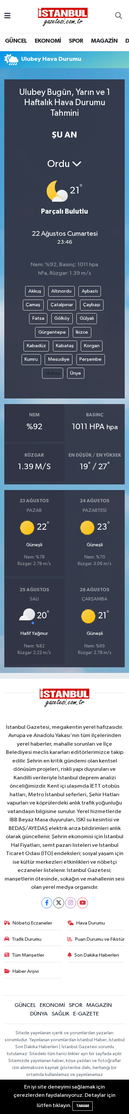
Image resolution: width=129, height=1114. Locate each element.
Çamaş (33, 304)
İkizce (82, 332)
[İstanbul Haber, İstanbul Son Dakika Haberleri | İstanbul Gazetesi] (63, 16)
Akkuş (34, 291)
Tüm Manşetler (28, 955)
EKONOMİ (48, 41)
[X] (58, 902)
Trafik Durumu (26, 939)
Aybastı (90, 291)
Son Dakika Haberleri (96, 955)
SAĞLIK (60, 1014)
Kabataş (65, 345)
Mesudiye (58, 359)
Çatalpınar (62, 304)
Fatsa (38, 318)
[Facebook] (46, 902)
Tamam (82, 1106)
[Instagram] (70, 902)
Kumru (31, 359)
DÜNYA (39, 1014)
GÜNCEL (16, 41)
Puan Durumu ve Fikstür (100, 939)
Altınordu (61, 291)
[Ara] (118, 16)
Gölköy (61, 318)
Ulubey (52, 373)
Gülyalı (87, 318)
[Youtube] (82, 902)
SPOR (76, 41)
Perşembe (90, 359)
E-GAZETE (86, 1014)
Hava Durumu (90, 923)
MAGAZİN (104, 41)
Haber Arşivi (26, 971)
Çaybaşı (91, 304)
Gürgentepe (52, 332)
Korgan (92, 345)
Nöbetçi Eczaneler (32, 923)
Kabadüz (36, 345)
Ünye (75, 373)
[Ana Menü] (7, 16)
